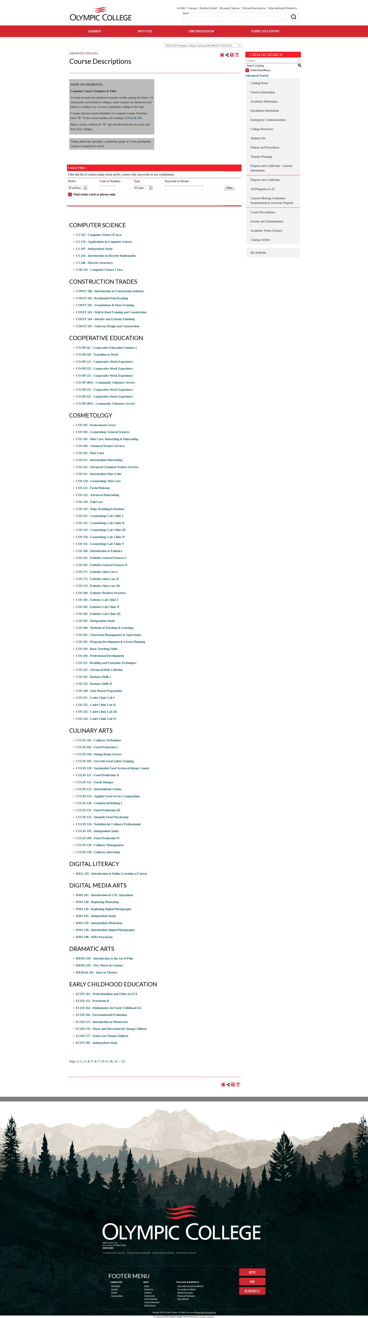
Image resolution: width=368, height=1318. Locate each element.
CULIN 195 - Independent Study (97, 831)
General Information (263, 92)
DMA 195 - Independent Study (96, 916)
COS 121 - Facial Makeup (93, 488)
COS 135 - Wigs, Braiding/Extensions (100, 509)
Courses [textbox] (250, 60)
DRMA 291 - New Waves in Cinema (99, 965)
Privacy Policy (200, 1312)
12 (123, 1061)
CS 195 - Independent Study (94, 248)
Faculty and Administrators (267, 221)
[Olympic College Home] (181, 1223)
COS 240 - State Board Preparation (99, 690)
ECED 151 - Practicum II (92, 1000)
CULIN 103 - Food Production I (97, 747)
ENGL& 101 (133, 118)
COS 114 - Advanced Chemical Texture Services (107, 467)
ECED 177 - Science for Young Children (102, 1036)
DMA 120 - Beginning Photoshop (97, 902)
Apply (252, 1272)
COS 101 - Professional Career (96, 425)
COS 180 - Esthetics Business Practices (101, 593)
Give (252, 1281)
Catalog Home (259, 83)
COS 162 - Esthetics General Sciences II (101, 565)
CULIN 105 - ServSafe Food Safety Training (105, 761)
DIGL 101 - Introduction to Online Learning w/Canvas (111, 873)
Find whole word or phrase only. (94, 194)
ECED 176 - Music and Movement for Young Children (111, 1028)
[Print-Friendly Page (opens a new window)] (232, 55)
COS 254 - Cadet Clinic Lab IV (96, 718)
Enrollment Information (265, 110)
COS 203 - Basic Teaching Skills (96, 648)
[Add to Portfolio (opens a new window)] (222, 55)
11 (116, 1061)
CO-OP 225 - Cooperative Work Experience (104, 396)
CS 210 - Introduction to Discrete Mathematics (106, 255)
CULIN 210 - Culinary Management (99, 845)
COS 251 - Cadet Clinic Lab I (95, 697)
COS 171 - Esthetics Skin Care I (96, 571)
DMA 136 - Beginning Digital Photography (103, 909)
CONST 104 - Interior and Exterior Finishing (105, 319)
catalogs (159, 1317)
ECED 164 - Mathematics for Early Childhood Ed (108, 1008)
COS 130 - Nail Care (89, 502)
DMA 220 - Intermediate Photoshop (99, 923)
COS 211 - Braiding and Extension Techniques (106, 662)
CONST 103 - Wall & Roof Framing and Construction (111, 312)
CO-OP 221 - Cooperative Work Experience (104, 389)
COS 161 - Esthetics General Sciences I (101, 557)
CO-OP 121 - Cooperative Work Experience (104, 361)
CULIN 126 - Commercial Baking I (99, 803)
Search (185, 13)
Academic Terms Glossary (267, 230)
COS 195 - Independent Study (95, 621)
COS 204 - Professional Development (100, 655)
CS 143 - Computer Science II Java (99, 234)
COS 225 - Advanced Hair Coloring (99, 669)
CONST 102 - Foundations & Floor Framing (105, 305)
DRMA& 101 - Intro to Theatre (96, 972)
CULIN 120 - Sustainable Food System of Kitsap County (112, 768)
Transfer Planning (261, 156)
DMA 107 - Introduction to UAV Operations (104, 895)
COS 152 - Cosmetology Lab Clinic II (100, 523)
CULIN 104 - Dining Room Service (99, 754)
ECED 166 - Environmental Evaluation (101, 1014)
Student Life (258, 138)
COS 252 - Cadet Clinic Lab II (96, 704)
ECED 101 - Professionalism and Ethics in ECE (107, 994)
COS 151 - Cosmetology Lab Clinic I (99, 516)
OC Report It (252, 1291)
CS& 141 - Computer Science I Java (99, 269)
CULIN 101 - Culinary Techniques (98, 740)
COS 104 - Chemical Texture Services (100, 446)
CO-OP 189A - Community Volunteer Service (105, 382)
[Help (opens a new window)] (237, 55)
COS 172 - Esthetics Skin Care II (97, 579)
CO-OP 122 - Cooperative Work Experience (104, 368)
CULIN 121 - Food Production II (97, 775)
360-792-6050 (108, 1248)
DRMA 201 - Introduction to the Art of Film (104, 958)
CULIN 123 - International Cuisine (99, 789)
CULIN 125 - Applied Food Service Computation (108, 796)
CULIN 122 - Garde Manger (94, 782)
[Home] (100, 14)
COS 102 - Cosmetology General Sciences (102, 432)
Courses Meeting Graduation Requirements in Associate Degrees (272, 200)
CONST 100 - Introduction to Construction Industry (110, 291)
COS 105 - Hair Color (90, 453)
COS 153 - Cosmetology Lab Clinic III (101, 529)
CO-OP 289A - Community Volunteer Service (105, 403)
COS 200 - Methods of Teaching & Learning (104, 627)
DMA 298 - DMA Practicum (94, 937)
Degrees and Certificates (265, 179)
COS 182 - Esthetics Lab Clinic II (97, 607)
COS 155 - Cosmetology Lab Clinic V (100, 543)
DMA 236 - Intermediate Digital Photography (105, 930)
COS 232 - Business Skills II (94, 683)
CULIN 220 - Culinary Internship (98, 852)
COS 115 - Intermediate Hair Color (99, 474)
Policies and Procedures (265, 147)
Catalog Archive (260, 239)
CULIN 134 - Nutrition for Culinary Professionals (108, 824)
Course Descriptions (263, 212)
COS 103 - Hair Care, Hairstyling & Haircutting (107, 439)
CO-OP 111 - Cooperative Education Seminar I (106, 347)
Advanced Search (256, 75)
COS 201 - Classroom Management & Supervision (108, 634)
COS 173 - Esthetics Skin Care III (98, 585)
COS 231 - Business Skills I (93, 676)
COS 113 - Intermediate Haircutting (99, 460)
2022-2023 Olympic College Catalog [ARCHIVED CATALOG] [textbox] (198, 45)
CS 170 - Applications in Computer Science (104, 241)
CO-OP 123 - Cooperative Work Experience (104, 375)
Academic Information (264, 101)
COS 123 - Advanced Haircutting (97, 495)
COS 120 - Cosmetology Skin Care (98, 481)
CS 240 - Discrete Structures (94, 262)
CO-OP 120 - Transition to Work (97, 354)
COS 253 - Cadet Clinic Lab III (96, 711)
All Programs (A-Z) (262, 189)
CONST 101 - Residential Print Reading (102, 298)
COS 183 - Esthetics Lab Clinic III (98, 613)
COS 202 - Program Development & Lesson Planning (110, 641)
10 (111, 1061)
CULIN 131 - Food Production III (98, 810)
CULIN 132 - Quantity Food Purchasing (102, 817)
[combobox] (203, 45)
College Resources (262, 129)
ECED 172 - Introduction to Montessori (101, 1022)
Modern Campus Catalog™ (203, 1317)
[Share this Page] (227, 55)
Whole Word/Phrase (260, 70)
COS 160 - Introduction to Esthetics (99, 551)
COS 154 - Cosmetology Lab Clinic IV (101, 537)
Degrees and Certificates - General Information (271, 168)
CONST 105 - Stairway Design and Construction (107, 326)
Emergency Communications (268, 119)
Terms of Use (210, 1312)
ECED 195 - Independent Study (96, 1042)
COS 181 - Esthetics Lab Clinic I (97, 599)
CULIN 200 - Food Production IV (98, 838)
